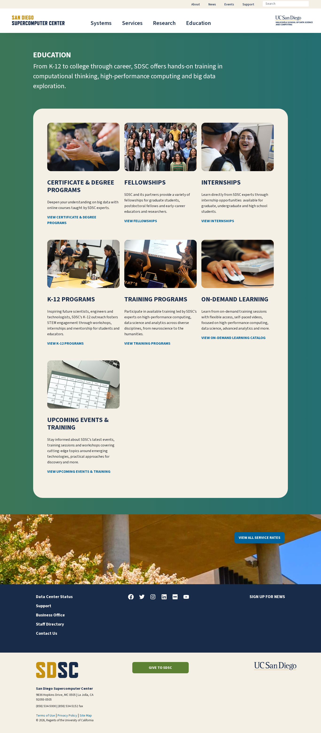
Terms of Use (45, 715)
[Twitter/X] (144, 598)
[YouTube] (188, 598)
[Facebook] (133, 598)
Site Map (86, 715)
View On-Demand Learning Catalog (233, 337)
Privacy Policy (67, 715)
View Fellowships (140, 221)
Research (164, 23)
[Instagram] (155, 598)
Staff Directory (50, 624)
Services (132, 23)
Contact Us (46, 633)
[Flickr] (177, 598)
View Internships (217, 221)
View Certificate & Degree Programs (71, 220)
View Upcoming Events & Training (78, 471)
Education (198, 23)
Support (43, 606)
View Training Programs (147, 343)
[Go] (312, 3)
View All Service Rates (259, 537)
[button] (301, 722)
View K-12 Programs (65, 343)
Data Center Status (54, 597)
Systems (101, 23)
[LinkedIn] (166, 598)
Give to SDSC (160, 667)
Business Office (50, 615)
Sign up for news (267, 597)
